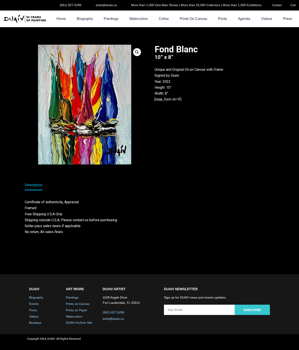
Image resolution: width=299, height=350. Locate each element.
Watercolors (138, 19)
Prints (222, 19)
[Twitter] (243, 342)
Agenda (244, 19)
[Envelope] (267, 342)
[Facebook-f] (232, 342)
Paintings (111, 19)
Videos (266, 19)
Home (61, 19)
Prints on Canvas (193, 19)
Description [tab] (33, 185)
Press (287, 19)
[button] (137, 52)
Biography (85, 19)
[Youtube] (255, 342)
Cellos (164, 19)
